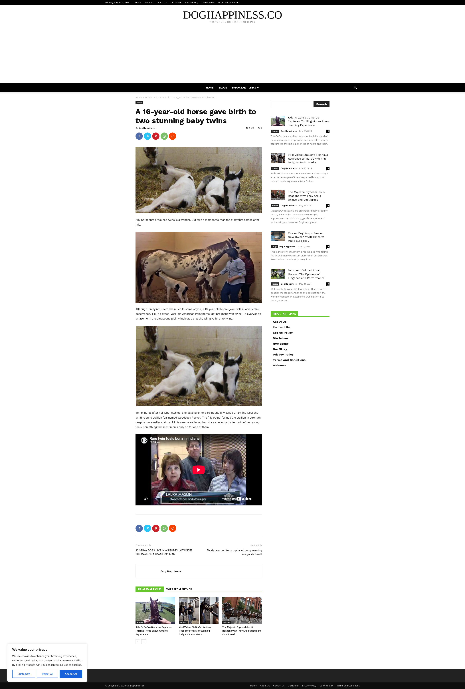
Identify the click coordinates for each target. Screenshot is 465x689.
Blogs (223, 87)
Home (138, 2)
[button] (355, 88)
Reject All (47, 673)
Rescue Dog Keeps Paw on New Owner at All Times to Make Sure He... (306, 237)
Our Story (280, 349)
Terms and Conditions (228, 2)
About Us (149, 2)
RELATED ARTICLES (149, 589)
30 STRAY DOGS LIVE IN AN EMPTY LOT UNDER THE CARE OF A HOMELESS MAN (164, 552)
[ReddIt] (172, 136)
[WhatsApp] (164, 136)
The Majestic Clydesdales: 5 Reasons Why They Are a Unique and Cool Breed (242, 631)
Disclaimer (176, 2)
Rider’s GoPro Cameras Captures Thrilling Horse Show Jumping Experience (153, 631)
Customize (23, 673)
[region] (47, 663)
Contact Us (162, 2)
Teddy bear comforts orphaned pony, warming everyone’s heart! (234, 552)
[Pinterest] (155, 136)
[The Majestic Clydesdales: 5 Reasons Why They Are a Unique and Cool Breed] (242, 610)
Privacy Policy (191, 2)
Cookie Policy (208, 2)
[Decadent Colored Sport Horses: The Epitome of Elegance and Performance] (278, 274)
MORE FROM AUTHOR (179, 589)
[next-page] (143, 641)
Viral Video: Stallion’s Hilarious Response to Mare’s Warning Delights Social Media (195, 631)
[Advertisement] (232, 56)
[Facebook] (139, 136)
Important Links (244, 87)
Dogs (274, 246)
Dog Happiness (147, 127)
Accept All (71, 673)
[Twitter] (147, 136)
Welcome (279, 365)
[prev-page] (138, 641)
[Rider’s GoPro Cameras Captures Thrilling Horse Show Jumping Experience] (155, 610)
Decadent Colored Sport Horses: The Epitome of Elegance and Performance (306, 274)
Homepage (281, 343)
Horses (149, 97)
